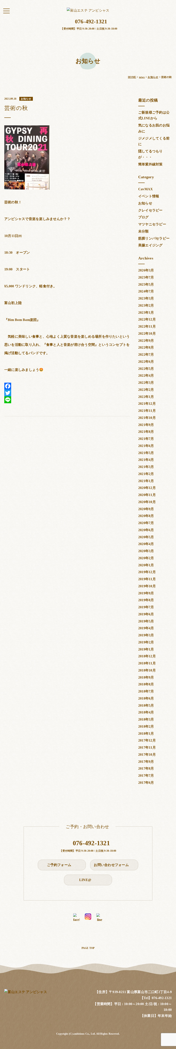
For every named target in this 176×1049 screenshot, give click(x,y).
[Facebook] (67, 386)
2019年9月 (146, 593)
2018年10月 (147, 670)
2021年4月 (146, 460)
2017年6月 (146, 782)
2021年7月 (146, 439)
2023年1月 (146, 312)
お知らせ (145, 203)
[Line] (67, 399)
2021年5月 (146, 453)
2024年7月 (146, 291)
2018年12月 (147, 656)
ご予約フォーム (59, 865)
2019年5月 (146, 621)
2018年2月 (146, 726)
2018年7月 (146, 691)
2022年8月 (146, 347)
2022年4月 (146, 375)
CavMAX (145, 189)
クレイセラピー (150, 210)
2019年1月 (146, 649)
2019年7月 (146, 607)
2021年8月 (146, 431)
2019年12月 (147, 572)
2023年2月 (146, 305)
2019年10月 (147, 586)
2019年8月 (146, 600)
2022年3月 (146, 382)
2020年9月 (146, 509)
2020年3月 (146, 551)
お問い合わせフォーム (112, 865)
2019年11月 (147, 579)
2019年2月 (146, 642)
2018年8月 (146, 684)
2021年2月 (146, 474)
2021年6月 (146, 446)
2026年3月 (146, 270)
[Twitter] (67, 393)
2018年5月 (146, 705)
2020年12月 (147, 488)
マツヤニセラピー (152, 224)
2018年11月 (147, 663)
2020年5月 (146, 537)
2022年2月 (146, 389)
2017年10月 (147, 754)
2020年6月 (146, 530)
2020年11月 (147, 495)
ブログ (143, 217)
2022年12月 (147, 319)
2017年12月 (147, 740)
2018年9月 (146, 677)
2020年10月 (147, 502)
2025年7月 (146, 277)
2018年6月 (146, 698)
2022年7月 (146, 354)
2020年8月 (146, 516)
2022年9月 (146, 340)
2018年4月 (146, 712)
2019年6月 (146, 614)
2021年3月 (146, 467)
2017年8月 (146, 768)
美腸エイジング (150, 245)
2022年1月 (146, 397)
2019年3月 (146, 635)
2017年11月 (147, 747)
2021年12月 (147, 403)
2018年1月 (146, 733)
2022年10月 (147, 333)
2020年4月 (146, 544)
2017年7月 (146, 775)
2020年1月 (146, 565)
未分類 (143, 231)
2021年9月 (146, 425)
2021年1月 (146, 481)
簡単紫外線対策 (150, 164)
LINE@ (85, 880)
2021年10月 (147, 418)
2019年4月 (146, 628)
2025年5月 (146, 284)
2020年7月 (146, 523)
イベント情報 (148, 196)
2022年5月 (146, 368)
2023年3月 (146, 298)
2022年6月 (146, 361)
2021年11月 (147, 410)
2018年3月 (146, 719)
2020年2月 (146, 558)
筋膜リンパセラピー (154, 238)
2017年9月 (146, 761)
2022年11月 (147, 326)
